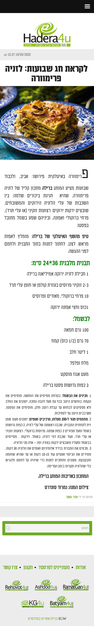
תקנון (28, 567)
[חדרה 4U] (47, 30)
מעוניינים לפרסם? (54, 567)
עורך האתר (72, 497)
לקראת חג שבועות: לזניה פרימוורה (46, 73)
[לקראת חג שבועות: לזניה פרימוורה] (47, 123)
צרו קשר (10, 567)
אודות (81, 567)
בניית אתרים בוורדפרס (43, 619)
